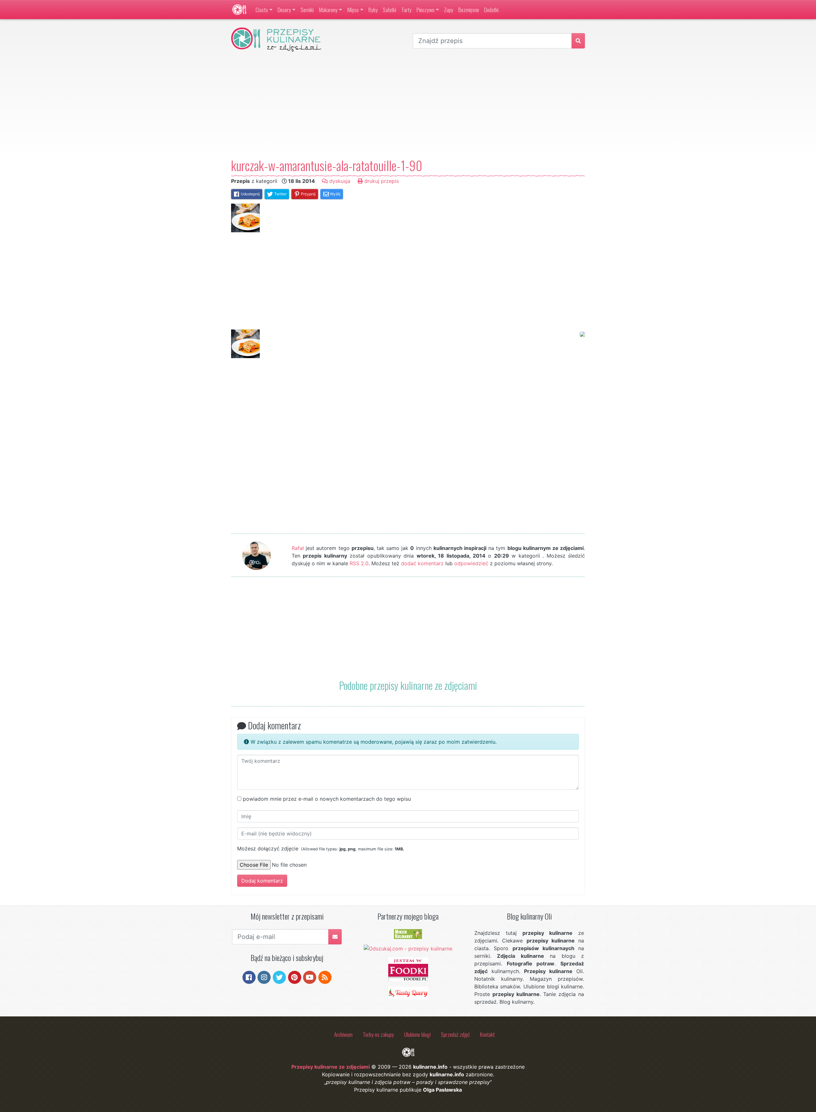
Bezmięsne (468, 9)
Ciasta (262, 9)
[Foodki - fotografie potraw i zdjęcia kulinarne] (408, 969)
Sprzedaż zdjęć (455, 1034)
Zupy (448, 9)
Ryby (373, 9)
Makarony (328, 9)
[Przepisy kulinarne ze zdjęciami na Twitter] (279, 977)
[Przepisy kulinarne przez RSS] (325, 977)
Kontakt (487, 1034)
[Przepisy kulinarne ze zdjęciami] (239, 9)
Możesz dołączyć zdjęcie (320, 848)
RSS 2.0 (359, 563)
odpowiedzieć (471, 563)
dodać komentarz (422, 563)
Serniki (307, 9)
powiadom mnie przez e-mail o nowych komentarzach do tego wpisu (327, 799)
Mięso (353, 9)
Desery (284, 9)
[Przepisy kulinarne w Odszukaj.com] (408, 948)
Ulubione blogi (417, 1034)
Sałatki (389, 9)
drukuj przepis (381, 181)
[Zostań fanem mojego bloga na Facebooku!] (249, 977)
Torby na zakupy (378, 1034)
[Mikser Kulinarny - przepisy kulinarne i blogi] (408, 933)
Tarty (406, 9)
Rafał (298, 548)
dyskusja (339, 181)
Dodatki (491, 9)
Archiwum (343, 1034)
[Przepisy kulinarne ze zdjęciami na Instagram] (264, 977)
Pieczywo (425, 9)
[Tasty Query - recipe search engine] (408, 992)
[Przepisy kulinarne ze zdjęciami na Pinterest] (295, 977)
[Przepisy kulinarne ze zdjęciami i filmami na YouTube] (310, 977)
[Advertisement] (408, 104)
